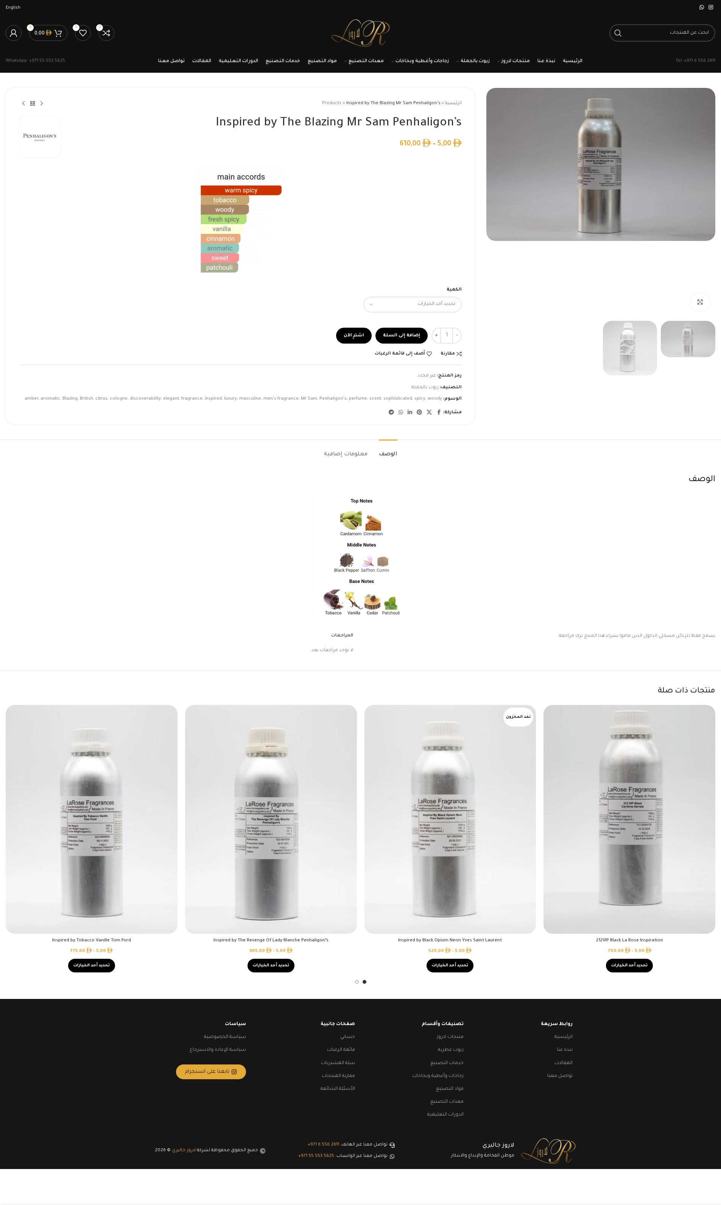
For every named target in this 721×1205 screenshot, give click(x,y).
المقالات (563, 1063)
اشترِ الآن (354, 335)
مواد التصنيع (450, 1089)
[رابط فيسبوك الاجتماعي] (438, 413)
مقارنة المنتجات (338, 1076)
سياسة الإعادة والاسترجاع (218, 1050)
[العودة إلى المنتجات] (32, 103)
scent (375, 399)
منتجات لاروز (450, 1037)
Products (331, 103)
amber (31, 399)
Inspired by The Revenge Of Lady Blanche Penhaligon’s (271, 940)
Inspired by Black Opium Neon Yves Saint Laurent (450, 940)
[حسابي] (13, 33)
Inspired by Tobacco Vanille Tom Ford (91, 940)
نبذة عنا (565, 1050)
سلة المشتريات (338, 1063)
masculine (250, 399)
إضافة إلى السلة (401, 335)
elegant (171, 399)
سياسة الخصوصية (225, 1037)
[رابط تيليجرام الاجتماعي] (391, 413)
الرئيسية (453, 103)
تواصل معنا (560, 1076)
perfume (358, 399)
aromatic (50, 399)
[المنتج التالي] (23, 103)
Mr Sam (309, 399)
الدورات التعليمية (445, 1114)
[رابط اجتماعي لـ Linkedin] (409, 413)
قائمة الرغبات (341, 1050)
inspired (213, 399)
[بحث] (618, 33)
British (86, 399)
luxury (230, 399)
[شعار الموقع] (360, 33)
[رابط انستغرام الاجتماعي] (710, 8)
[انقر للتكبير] (700, 301)
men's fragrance (281, 399)
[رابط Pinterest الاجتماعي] (419, 413)
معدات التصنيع (447, 1102)
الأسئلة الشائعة (338, 1089)
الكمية (454, 290)
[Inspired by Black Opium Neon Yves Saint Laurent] (450, 819)
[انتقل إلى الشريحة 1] (364, 982)
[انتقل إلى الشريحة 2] (357, 982)
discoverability (145, 399)
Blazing (70, 399)
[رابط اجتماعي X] (429, 413)
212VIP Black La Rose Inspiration (629, 940)
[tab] (388, 451)
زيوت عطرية (451, 1050)
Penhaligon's (333, 399)
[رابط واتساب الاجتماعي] (701, 8)
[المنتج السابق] (41, 103)
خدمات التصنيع (447, 1063)
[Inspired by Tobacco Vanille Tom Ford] (92, 819)
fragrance (191, 399)
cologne (119, 399)
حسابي (347, 1037)
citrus (101, 399)
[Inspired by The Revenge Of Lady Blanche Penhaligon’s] (271, 819)
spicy (419, 399)
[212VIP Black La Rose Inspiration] (629, 819)
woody (435, 399)
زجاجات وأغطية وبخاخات (438, 1076)
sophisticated (397, 399)
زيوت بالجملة (425, 387)
